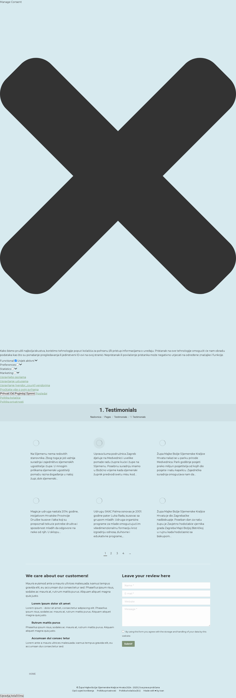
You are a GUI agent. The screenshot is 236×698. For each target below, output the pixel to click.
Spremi (30, 393)
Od (12, 393)
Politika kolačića (10, 397)
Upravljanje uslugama (14, 381)
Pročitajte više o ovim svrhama (19, 389)
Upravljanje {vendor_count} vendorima (25, 385)
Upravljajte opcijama (13, 377)
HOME (32, 674)
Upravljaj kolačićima (11, 695)
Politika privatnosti (12, 401)
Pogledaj (20, 393)
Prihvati (4, 393)
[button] (118, 176)
